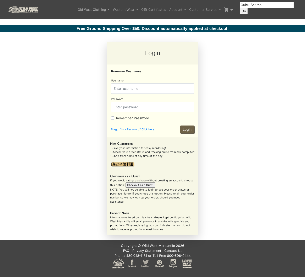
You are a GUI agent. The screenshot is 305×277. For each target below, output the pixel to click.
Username (117, 80)
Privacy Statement (146, 251)
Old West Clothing (92, 9)
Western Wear (124, 9)
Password (117, 99)
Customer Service (203, 9)
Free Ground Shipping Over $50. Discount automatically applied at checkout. (153, 28)
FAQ (126, 251)
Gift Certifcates (153, 9)
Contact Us (173, 251)
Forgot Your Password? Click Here (132, 129)
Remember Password (132, 118)
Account (176, 9)
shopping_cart (226, 9)
